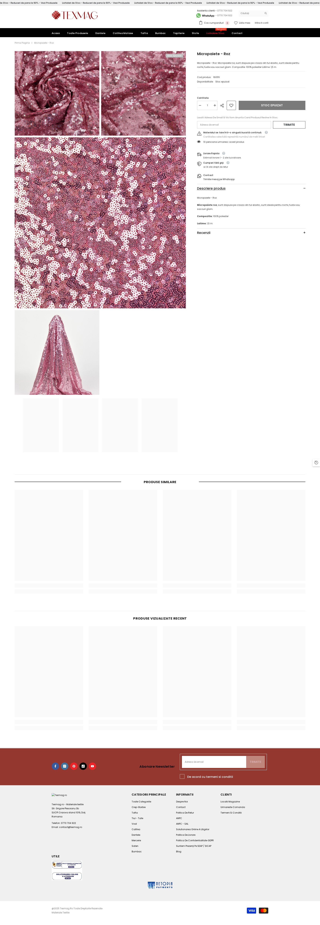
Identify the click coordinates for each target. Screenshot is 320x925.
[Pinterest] (74, 766)
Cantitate (203, 97)
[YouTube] (92, 766)
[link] (231, 105)
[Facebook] (55, 766)
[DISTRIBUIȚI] (223, 105)
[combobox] (251, 13)
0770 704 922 (224, 10)
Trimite (289, 125)
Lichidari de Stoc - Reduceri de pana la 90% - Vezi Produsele (96, 2)
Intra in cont (261, 22)
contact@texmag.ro (70, 827)
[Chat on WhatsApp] (205, 15)
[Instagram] (64, 766)
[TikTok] (83, 766)
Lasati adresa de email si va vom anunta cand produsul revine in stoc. (237, 117)
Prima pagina (22, 42)
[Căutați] (253, 13)
